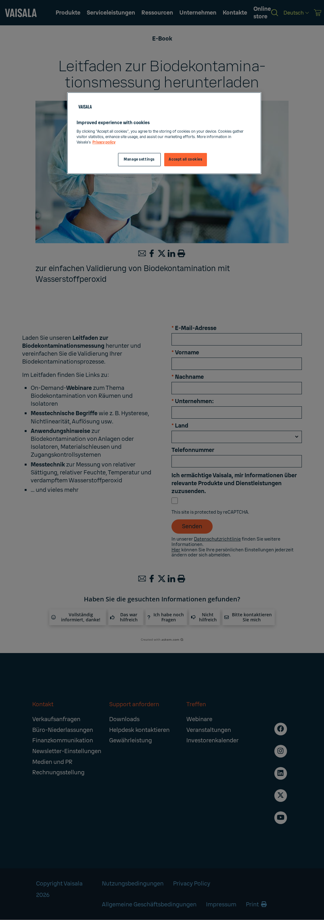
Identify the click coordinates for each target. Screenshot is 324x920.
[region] (164, 133)
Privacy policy (103, 142)
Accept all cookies (185, 159)
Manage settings (139, 159)
